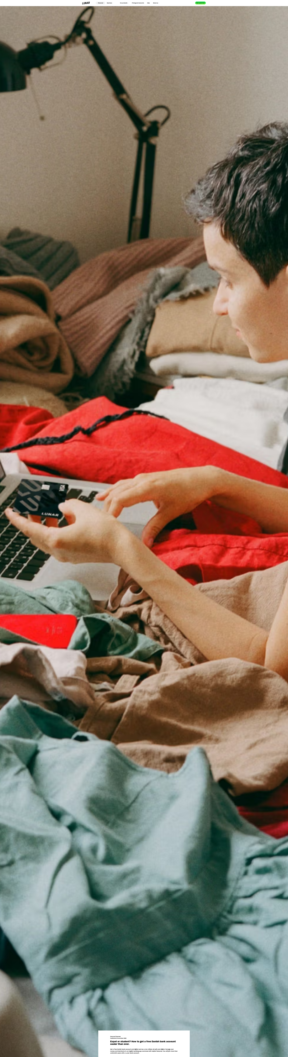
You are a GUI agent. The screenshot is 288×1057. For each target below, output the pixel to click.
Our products (123, 3)
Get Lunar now (200, 3)
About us (155, 3)
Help (148, 3)
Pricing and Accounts (138, 3)
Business (109, 3)
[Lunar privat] (86, 3)
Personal (100, 3)
